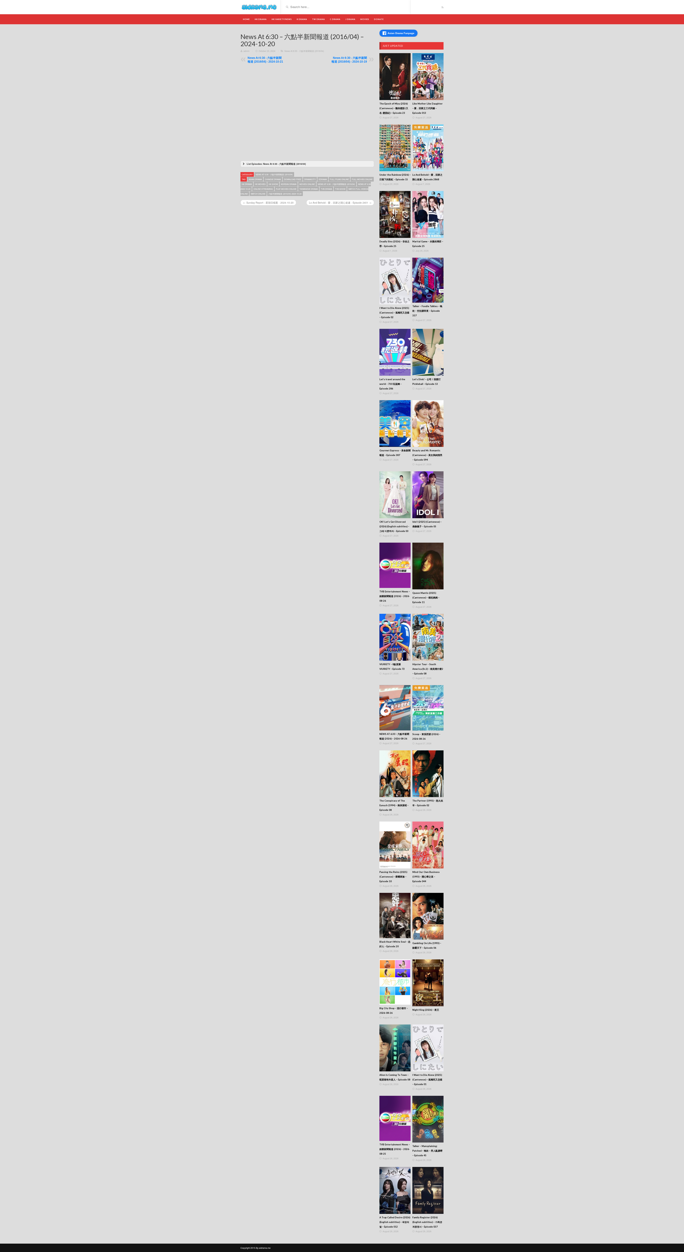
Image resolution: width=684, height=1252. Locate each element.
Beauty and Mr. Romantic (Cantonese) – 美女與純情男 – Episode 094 (427, 455)
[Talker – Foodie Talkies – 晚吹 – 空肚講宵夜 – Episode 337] (428, 280)
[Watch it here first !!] (259, 7)
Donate (379, 19)
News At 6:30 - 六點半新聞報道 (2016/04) (304, 50)
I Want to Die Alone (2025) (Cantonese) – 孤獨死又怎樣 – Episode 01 (427, 1079)
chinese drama (273, 179)
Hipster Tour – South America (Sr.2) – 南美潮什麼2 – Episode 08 (427, 669)
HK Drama (261, 19)
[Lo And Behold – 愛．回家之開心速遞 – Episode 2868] (428, 147)
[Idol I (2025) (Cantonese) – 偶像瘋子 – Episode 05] (428, 494)
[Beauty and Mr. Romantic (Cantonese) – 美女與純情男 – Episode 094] (428, 423)
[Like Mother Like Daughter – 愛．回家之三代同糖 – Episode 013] (428, 76)
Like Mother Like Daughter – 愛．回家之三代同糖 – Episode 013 (427, 108)
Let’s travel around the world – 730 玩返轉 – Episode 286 (392, 384)
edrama (323, 179)
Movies (364, 19)
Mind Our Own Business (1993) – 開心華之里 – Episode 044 (426, 877)
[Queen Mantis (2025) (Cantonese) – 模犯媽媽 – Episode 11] (428, 566)
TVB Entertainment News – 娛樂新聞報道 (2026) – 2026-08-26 (394, 596)
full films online (339, 179)
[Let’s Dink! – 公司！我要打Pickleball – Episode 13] (428, 352)
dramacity (310, 179)
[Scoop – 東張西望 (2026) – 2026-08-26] (428, 708)
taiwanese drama (308, 188)
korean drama (288, 184)
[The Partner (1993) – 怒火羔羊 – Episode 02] (428, 773)
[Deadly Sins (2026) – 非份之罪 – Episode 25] (395, 214)
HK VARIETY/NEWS (282, 19)
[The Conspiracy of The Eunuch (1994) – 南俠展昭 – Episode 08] (395, 773)
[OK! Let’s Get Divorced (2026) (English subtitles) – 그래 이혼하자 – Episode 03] (395, 494)
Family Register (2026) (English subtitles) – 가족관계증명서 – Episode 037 (427, 1222)
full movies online (362, 179)
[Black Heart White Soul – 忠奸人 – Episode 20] (395, 915)
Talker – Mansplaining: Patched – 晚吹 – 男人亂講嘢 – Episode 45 (427, 1151)
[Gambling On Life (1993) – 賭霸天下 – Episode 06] (428, 916)
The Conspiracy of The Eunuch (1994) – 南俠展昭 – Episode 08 (394, 805)
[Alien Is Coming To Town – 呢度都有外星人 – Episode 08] (395, 1047)
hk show (273, 184)
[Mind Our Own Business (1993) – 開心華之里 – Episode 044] (428, 845)
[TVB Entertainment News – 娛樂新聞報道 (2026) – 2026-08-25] (395, 1118)
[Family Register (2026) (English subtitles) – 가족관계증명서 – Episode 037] (428, 1190)
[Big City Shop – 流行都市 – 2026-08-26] (395, 982)
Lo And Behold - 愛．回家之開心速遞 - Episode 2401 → (340, 202)
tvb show (340, 188)
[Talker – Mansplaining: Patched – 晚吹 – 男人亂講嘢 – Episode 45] (428, 1119)
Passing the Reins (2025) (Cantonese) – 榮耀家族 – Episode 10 (393, 877)
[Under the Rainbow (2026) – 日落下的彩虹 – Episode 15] (395, 147)
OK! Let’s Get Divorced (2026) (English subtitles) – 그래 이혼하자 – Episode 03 (394, 526)
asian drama (255, 179)
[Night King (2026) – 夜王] (428, 982)
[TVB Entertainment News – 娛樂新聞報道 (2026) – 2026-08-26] (395, 565)
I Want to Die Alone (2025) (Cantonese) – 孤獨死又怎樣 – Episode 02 (394, 313)
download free (292, 179)
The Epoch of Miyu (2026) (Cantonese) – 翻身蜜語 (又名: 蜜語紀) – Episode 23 (393, 108)
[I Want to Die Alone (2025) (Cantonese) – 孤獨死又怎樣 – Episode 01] (428, 1047)
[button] (307, 164)
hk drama (247, 184)
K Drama (302, 19)
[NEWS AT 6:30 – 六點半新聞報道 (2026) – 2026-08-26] (395, 707)
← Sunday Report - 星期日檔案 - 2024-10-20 (268, 202)
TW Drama (318, 19)
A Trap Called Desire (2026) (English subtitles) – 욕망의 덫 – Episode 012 (394, 1222)
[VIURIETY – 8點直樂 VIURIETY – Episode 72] (395, 637)
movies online (307, 184)
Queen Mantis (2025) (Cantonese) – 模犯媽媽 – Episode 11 (425, 597)
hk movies (260, 184)
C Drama (335, 19)
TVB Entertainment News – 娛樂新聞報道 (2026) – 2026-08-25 (394, 1149)
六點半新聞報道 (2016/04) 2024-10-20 (285, 193)
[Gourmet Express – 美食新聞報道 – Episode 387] (395, 423)
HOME (246, 19)
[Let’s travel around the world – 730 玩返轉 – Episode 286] (395, 352)
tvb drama (326, 188)
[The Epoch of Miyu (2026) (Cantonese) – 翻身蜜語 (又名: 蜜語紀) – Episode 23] (395, 76)
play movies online (286, 188)
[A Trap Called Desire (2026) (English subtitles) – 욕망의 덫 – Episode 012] (395, 1190)
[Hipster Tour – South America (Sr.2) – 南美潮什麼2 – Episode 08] (428, 637)
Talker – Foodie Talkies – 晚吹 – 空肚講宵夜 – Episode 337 (427, 311)
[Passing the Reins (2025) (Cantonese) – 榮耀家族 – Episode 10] (395, 845)
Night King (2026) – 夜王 (425, 1009)
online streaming (263, 188)
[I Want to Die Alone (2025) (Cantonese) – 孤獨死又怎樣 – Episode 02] (395, 281)
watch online (258, 193)
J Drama (350, 19)
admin (246, 50)
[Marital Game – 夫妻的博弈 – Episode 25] (428, 214)
